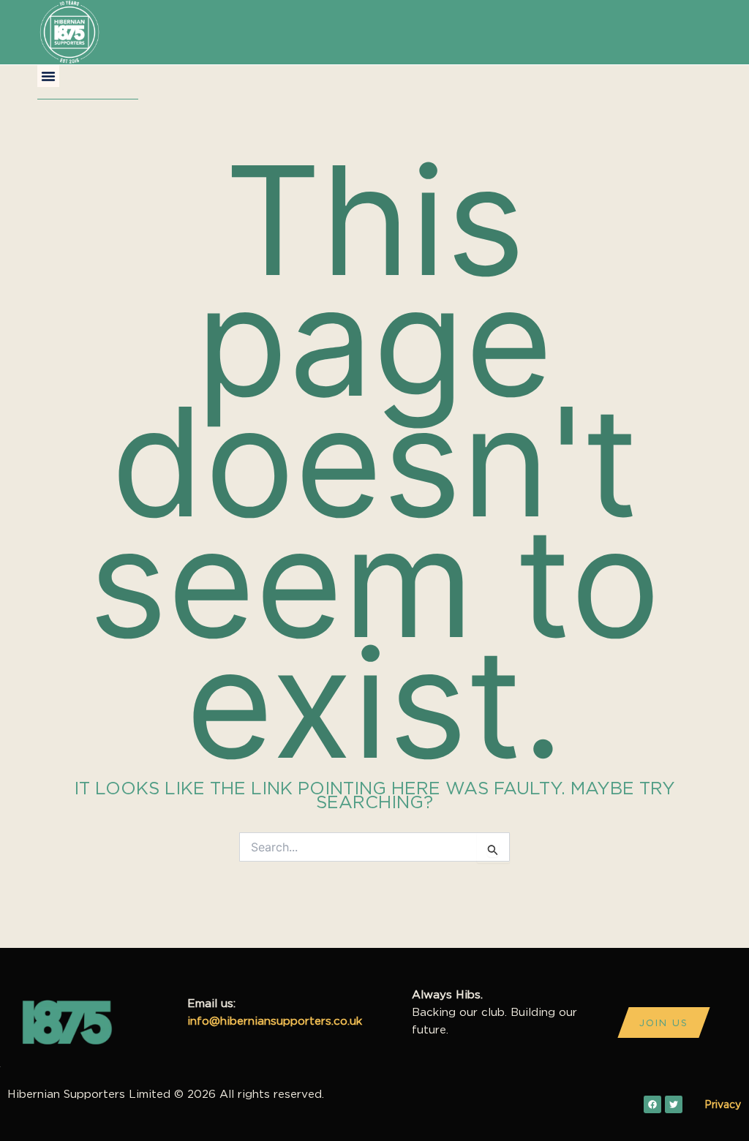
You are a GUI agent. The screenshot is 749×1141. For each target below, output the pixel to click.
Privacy (722, 1104)
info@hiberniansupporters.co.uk (274, 1020)
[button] (48, 76)
